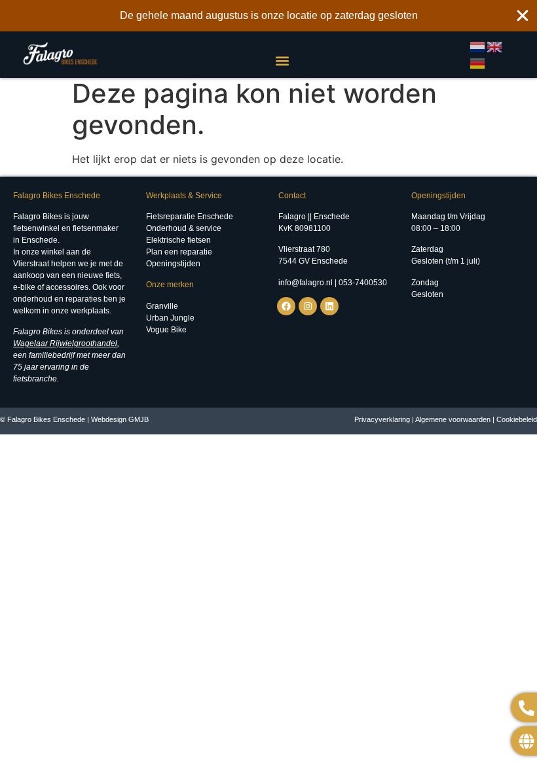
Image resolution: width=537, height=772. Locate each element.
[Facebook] (286, 306)
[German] (478, 62)
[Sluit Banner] (522, 16)
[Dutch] (478, 45)
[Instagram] (308, 306)
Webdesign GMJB (120, 419)
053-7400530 (363, 282)
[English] (495, 45)
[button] (282, 60)
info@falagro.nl (305, 282)
